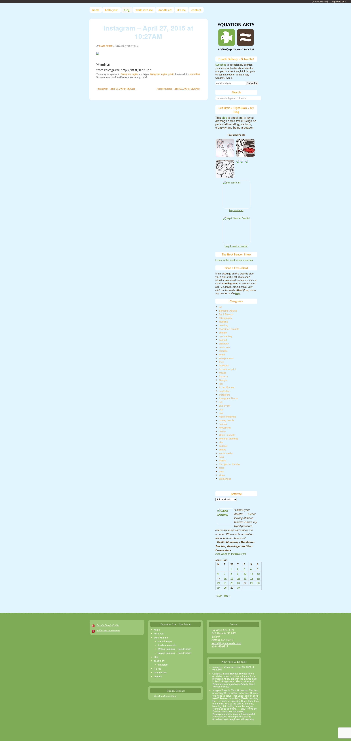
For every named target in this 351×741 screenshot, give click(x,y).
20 (218, 583)
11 (251, 573)
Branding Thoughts (229, 329)
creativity (224, 343)
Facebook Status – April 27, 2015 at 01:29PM (179, 88)
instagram (155, 74)
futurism (223, 376)
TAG (221, 456)
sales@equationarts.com (226, 643)
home (95, 10)
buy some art (236, 210)
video (222, 475)
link (221, 402)
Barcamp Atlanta (228, 310)
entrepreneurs (226, 358)
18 (251, 578)
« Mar (218, 595)
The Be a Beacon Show (165, 696)
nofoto (135, 74)
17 (245, 578)
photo (171, 74)
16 (238, 578)
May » (227, 595)
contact (196, 10)
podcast (223, 446)
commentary (226, 336)
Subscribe (220, 64)
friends (222, 372)
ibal (221, 383)
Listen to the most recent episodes (234, 260)
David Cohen (106, 46)
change (223, 332)
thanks (222, 460)
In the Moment (227, 387)
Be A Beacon (226, 314)
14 (225, 578)
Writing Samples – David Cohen (174, 649)
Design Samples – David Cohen (174, 653)
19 (258, 578)
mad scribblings (227, 416)
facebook (224, 365)
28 (225, 587)
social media (226, 453)
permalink (195, 74)
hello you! (111, 10)
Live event (224, 405)
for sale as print (227, 369)
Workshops (225, 478)
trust (221, 471)
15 (232, 578)
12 (258, 573)
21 (225, 583)
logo (221, 409)
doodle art (165, 10)
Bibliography (225, 318)
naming (223, 424)
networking (225, 427)
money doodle (226, 420)
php (221, 442)
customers (224, 347)
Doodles (223, 351)
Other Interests (227, 435)
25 (251, 583)
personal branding (228, 438)
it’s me (181, 10)
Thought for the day (229, 464)
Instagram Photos (228, 398)
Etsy (221, 361)
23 (238, 583)
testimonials (160, 672)
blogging (223, 321)
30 (238, 587)
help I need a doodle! (236, 246)
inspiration (224, 391)
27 (218, 587)
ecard (222, 354)
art (220, 307)
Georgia (223, 380)
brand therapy (165, 641)
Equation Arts (339, 1)
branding (223, 325)
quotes (222, 449)
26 (258, 583)
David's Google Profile (108, 625)
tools (221, 467)
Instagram (126, 74)
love (221, 413)
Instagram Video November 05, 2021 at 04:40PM (233, 668)
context (223, 340)
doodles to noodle (167, 645)
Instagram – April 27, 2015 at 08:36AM (115, 88)
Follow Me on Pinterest (108, 630)
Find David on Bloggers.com (230, 553)
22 (232, 583)
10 (245, 573)
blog (127, 10)
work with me (144, 10)
